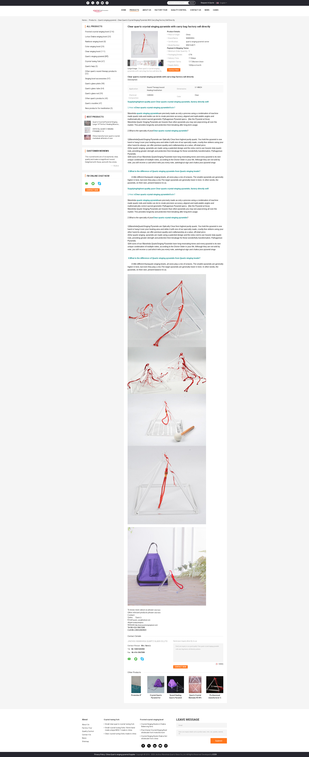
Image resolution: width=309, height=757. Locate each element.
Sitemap (85, 741)
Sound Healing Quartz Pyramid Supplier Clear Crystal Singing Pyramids (175, 696)
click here (157, 610)
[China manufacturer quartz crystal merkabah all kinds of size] (87, 137)
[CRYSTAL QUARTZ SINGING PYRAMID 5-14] (87, 130)
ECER (215, 754)
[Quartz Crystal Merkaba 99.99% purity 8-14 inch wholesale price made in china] (195, 684)
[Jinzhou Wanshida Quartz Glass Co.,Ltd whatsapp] (94, 183)
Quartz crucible (91, 103)
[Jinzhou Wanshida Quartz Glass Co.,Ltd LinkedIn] (97, 2)
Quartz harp (90, 66)
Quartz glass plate (93, 83)
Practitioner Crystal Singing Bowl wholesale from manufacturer (154, 731)
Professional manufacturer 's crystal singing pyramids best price (214, 696)
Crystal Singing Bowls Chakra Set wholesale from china (154, 737)
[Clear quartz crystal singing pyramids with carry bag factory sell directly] (144, 45)
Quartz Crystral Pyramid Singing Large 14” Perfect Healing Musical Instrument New (106, 124)
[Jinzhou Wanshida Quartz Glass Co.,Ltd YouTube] (102, 2)
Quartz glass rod (92, 93)
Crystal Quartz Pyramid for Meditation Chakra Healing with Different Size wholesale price (156, 696)
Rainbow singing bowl (94, 41)
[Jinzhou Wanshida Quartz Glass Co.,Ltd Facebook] (88, 2)
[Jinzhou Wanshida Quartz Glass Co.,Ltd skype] (101, 183)
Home (123, 10)
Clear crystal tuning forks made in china (120, 734)
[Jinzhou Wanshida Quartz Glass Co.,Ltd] (100, 10)
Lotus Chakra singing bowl (96, 36)
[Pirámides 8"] (136, 684)
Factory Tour (161, 10)
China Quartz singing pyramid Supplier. (121, 754)
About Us (147, 10)
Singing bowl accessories (95, 78)
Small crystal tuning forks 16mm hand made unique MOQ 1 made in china (120, 729)
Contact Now (174, 70)
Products (134, 10)
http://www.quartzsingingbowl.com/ (146, 625)
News (207, 10)
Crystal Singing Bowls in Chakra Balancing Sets (153, 725)
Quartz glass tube (92, 88)
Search (192, 3)
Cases (215, 10)
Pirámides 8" (136, 695)
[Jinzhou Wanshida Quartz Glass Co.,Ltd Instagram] (107, 2)
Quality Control (178, 10)
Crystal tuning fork (93, 61)
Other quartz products (94, 98)
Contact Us (195, 10)
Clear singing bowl (92, 51)
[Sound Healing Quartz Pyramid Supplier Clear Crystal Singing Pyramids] (175, 684)
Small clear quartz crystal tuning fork (119, 724)
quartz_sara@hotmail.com (141, 620)
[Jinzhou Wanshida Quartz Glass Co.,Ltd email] (88, 183)
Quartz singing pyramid (107, 20)
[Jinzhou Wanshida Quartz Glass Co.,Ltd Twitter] (92, 3)
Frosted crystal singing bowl (97, 32)
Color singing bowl (92, 46)
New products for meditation (97, 108)
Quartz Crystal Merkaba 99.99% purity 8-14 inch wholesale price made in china (195, 696)
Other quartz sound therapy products (101, 71)
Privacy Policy (99, 754)
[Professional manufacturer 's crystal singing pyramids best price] (214, 684)
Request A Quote (207, 3)
